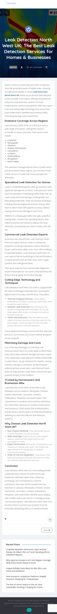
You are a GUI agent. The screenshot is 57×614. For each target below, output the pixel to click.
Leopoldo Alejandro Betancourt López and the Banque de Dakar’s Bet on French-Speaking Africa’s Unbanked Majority (28, 552)
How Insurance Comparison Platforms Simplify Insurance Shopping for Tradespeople (26, 577)
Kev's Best (11, 3)
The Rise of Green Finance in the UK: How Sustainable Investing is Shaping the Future (24, 585)
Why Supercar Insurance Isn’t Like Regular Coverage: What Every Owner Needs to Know (28, 561)
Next (46, 530)
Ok (29, 610)
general (13, 67)
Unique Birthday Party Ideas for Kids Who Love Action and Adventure (26, 569)
